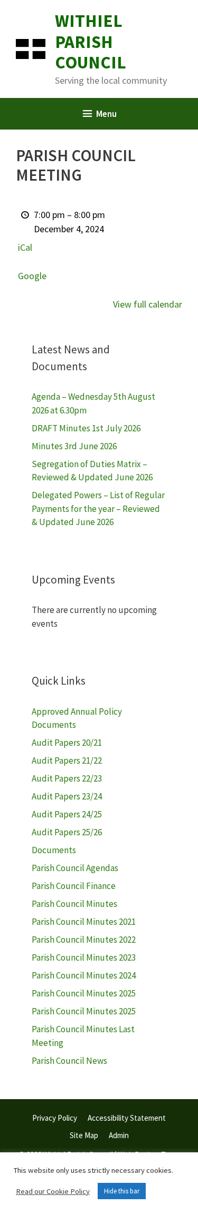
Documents (54, 850)
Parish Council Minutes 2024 (84, 975)
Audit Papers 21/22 (67, 760)
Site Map (84, 1135)
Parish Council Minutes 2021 (84, 921)
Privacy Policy (54, 1118)
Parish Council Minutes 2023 (84, 957)
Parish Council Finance (74, 886)
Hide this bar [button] (121, 1191)
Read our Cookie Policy (53, 1191)
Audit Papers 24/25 (67, 814)
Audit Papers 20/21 (67, 742)
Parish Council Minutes (74, 904)
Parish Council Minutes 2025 (84, 993)
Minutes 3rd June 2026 (74, 446)
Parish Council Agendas (75, 868)
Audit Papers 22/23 (67, 778)
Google (32, 276)
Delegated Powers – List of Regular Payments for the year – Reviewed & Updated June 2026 (98, 508)
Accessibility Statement (127, 1118)
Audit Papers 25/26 (67, 832)
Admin (119, 1135)
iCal (25, 247)
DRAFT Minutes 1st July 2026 (86, 428)
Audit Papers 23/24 (67, 796)
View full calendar (147, 304)
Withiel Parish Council (90, 41)
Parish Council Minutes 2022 (84, 939)
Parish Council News (69, 1060)
